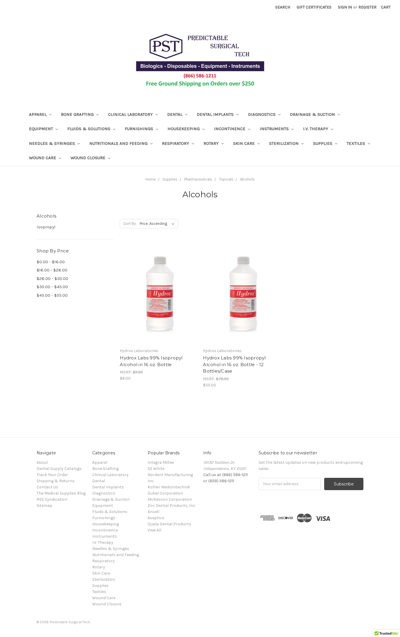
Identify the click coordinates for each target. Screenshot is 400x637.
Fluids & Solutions (89, 128)
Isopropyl (46, 227)
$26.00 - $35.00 (52, 278)
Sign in (345, 7)
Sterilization (284, 143)
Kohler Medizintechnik (169, 487)
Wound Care (43, 157)
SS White (156, 468)
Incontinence (230, 128)
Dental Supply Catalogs (59, 468)
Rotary (212, 143)
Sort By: (129, 223)
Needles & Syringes (52, 143)
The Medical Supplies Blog (61, 493)
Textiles (356, 143)
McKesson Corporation (170, 499)
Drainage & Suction (313, 114)
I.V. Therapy (316, 128)
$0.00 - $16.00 (51, 261)
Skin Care (244, 143)
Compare (156, 299)
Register (367, 7)
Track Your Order (52, 474)
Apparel (38, 114)
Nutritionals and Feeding (119, 143)
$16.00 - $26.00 (52, 270)
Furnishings (139, 128)
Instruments (275, 128)
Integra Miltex (161, 462)
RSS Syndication (52, 499)
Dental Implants (216, 114)
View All (154, 530)
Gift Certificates (314, 7)
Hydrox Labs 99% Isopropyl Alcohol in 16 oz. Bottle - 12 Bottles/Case (234, 364)
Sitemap (44, 505)
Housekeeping (184, 128)
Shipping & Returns (56, 480)
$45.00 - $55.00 (52, 295)
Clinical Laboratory (131, 114)
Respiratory (176, 143)
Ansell (153, 511)
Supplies (323, 143)
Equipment (41, 128)
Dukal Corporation (165, 493)
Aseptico (156, 517)
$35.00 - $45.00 (52, 286)
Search (282, 7)
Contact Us (47, 487)
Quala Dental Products (169, 524)
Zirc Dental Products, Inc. (172, 505)
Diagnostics (262, 114)
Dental (175, 114)
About (42, 462)
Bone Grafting (78, 114)
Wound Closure (89, 157)
